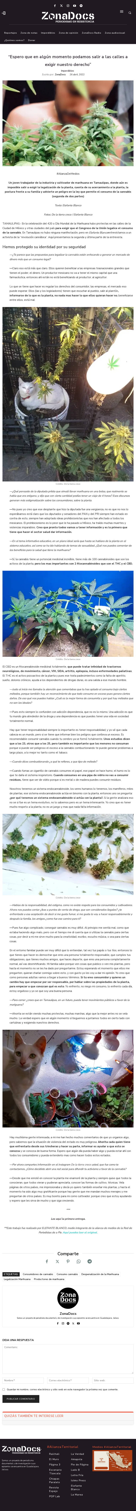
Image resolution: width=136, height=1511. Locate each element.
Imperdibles (67, 70)
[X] (57, 1261)
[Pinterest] (68, 1261)
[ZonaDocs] (68, 1298)
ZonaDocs (60, 75)
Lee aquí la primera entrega (68, 1219)
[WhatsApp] (78, 1261)
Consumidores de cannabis (38, 1274)
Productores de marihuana (49, 1279)
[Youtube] (74, 6)
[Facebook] (54, 6)
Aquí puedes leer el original (80, 1232)
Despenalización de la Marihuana (100, 1274)
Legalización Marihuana (17, 1279)
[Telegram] (89, 1261)
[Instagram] (68, 6)
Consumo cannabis (67, 1274)
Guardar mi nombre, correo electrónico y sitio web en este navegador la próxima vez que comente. (62, 1389)
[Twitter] (61, 6)
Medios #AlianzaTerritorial (111, 1447)
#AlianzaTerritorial (62, 1447)
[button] (129, 12)
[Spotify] (81, 6)
